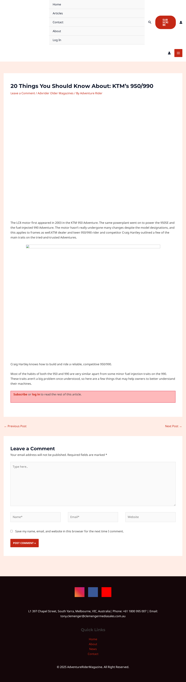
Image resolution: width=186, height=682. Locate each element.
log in (36, 394)
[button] (149, 22)
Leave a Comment (23, 93)
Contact (58, 22)
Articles (58, 13)
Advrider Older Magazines (56, 93)
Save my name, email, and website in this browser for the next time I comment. (69, 531)
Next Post (173, 426)
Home (57, 4)
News (93, 649)
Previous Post (15, 426)
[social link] (79, 592)
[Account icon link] (180, 22)
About (57, 31)
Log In (57, 40)
